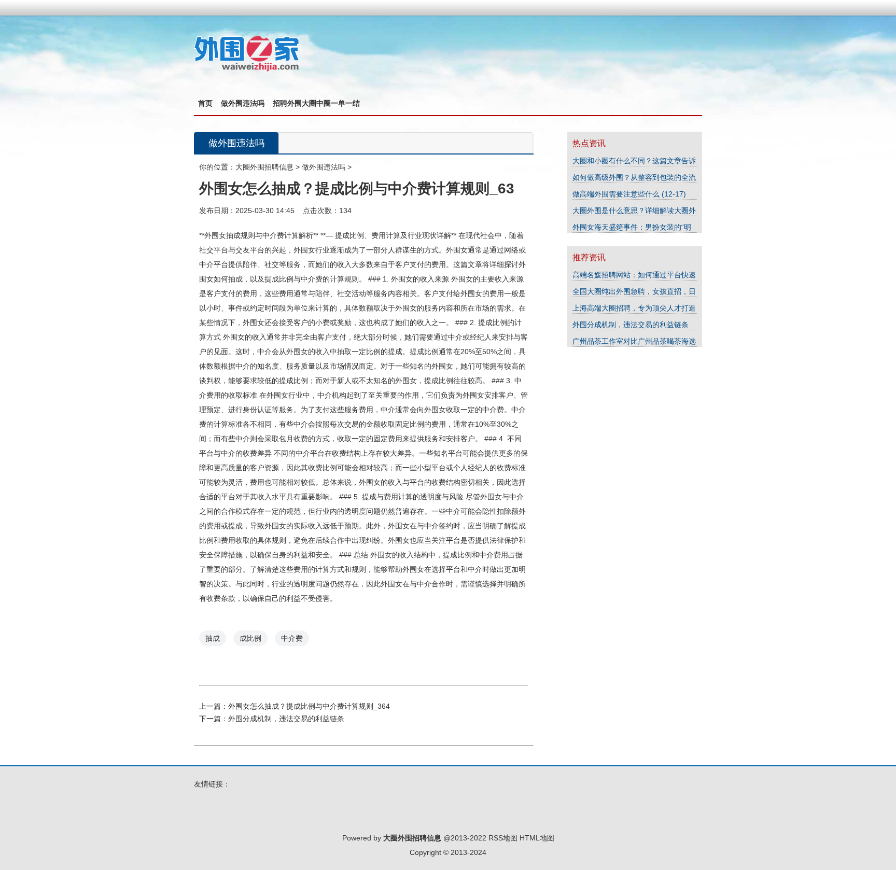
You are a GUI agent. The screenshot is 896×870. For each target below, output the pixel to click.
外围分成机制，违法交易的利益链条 (286, 718)
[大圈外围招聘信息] (246, 70)
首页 (205, 103)
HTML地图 (537, 838)
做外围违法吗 (242, 103)
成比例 (250, 638)
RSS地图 (502, 838)
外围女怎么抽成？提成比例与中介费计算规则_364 (309, 706)
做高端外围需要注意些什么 (617, 194)
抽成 (212, 638)
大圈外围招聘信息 (264, 167)
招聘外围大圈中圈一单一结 (316, 103)
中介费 (292, 638)
